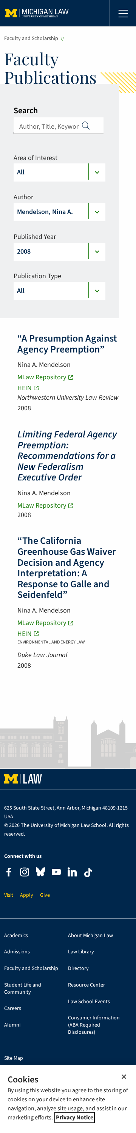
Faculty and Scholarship (31, 38)
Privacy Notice (74, 1117)
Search (26, 110)
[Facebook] (8, 873)
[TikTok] (88, 872)
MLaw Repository (41, 377)
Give (45, 895)
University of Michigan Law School (37, 13)
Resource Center (86, 985)
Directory (78, 968)
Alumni (12, 1025)
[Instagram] (24, 873)
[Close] (124, 1076)
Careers (12, 1008)
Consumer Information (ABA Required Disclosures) (94, 1025)
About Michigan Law (90, 935)
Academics (16, 935)
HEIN (24, 388)
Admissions (17, 952)
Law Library (81, 952)
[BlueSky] (40, 873)
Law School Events (89, 1001)
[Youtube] (56, 873)
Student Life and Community (22, 989)
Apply (86, 125)
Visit (8, 895)
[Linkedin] (72, 873)
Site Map (13, 1058)
